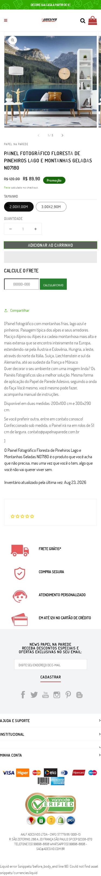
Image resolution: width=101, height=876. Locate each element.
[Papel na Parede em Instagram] (57, 695)
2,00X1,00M (19, 206)
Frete (7, 187)
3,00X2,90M (51, 206)
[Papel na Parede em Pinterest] (68, 695)
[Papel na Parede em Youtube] (45, 695)
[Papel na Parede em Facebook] (23, 695)
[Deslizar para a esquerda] (39, 135)
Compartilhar (19, 310)
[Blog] (79, 695)
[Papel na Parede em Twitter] (34, 695)
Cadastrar (50, 677)
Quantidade (13, 218)
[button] (50, 257)
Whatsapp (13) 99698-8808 (67, 844)
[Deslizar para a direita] (62, 135)
